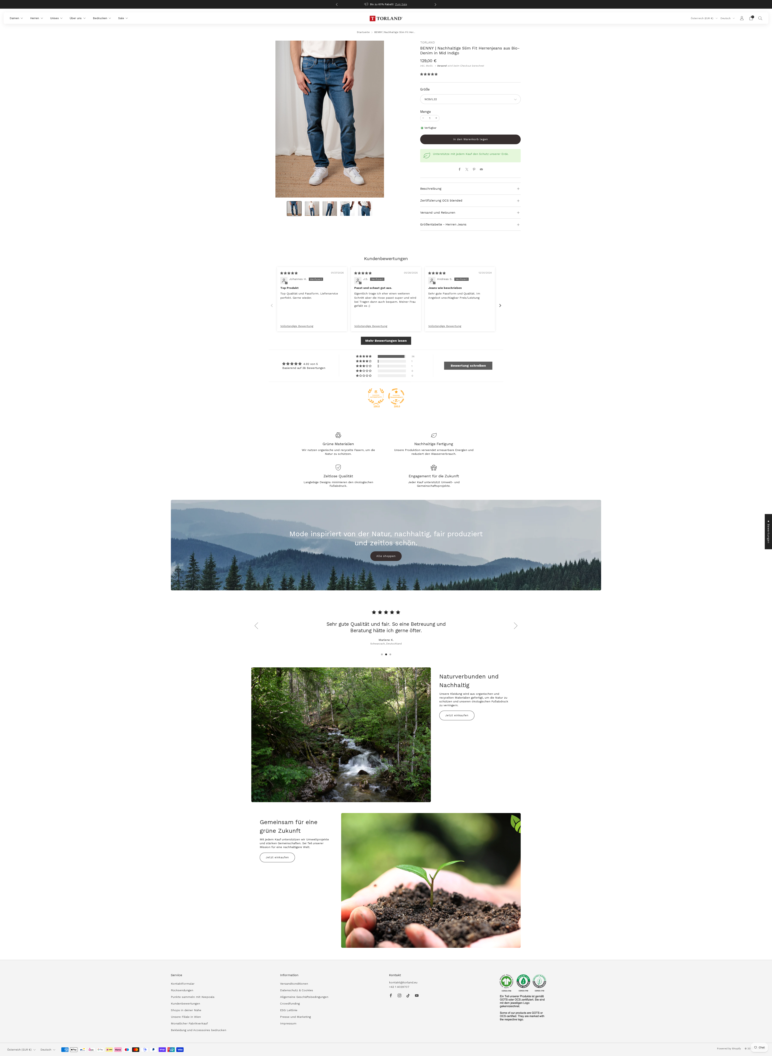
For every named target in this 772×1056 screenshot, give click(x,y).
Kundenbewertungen (185, 1003)
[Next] (435, 4)
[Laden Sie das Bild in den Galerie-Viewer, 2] (312, 208)
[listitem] (386, 4)
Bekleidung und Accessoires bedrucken (198, 1030)
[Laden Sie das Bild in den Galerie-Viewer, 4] (347, 208)
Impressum (288, 1023)
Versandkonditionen (294, 983)
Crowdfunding (290, 1003)
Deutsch (726, 18)
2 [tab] (386, 654)
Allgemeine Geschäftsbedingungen (304, 996)
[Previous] (336, 4)
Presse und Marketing (295, 1016)
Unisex (54, 18)
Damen (14, 18)
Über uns (76, 18)
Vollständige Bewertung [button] (296, 326)
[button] (428, 74)
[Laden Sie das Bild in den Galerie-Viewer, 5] (365, 208)
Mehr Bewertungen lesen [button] (386, 341)
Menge (425, 112)
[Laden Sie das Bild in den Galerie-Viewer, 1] (294, 208)
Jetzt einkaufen (456, 715)
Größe (425, 89)
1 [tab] (382, 654)
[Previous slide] (272, 305)
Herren (34, 18)
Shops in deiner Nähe (186, 1010)
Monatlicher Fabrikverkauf (189, 1023)
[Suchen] (760, 18)
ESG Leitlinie (288, 1010)
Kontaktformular (182, 983)
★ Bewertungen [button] (768, 531)
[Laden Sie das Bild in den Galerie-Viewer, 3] (329, 208)
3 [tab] (390, 654)
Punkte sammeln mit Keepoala (192, 996)
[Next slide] (500, 305)
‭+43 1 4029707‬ (399, 986)
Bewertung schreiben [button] (468, 365)
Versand (442, 65)
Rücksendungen (182, 990)
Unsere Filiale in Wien (186, 1016)
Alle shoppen (386, 556)
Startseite (363, 32)
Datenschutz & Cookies (296, 990)
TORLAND (427, 42)
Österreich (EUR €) (702, 18)
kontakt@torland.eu (403, 982)
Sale (121, 18)
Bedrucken (100, 18)
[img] (289, 273)
